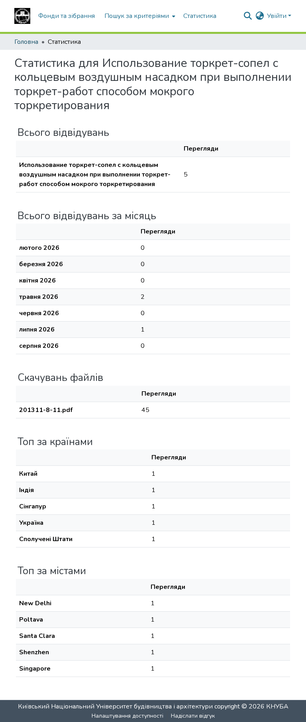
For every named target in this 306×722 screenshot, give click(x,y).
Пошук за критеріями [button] (136, 16)
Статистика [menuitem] (199, 16)
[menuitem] (139, 16)
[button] (22, 16)
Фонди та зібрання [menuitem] (66, 16)
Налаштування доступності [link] (127, 716)
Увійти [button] (277, 16)
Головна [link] (26, 41)
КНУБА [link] (277, 706)
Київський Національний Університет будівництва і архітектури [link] (115, 706)
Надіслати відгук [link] (193, 716)
